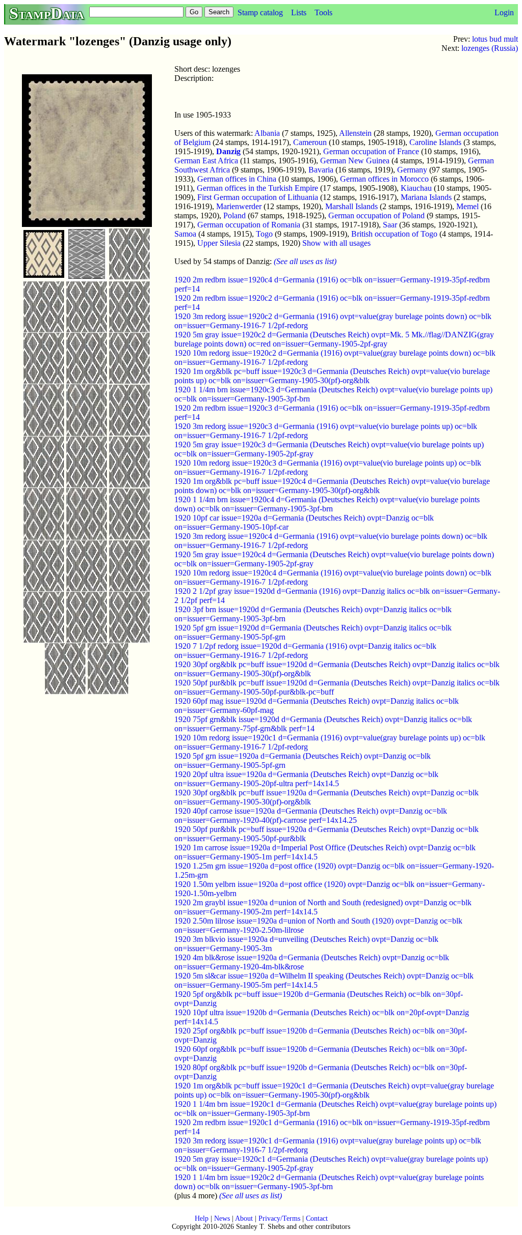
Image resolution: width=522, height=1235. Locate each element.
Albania (267, 133)
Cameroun (310, 142)
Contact (317, 1218)
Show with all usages (336, 243)
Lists (298, 12)
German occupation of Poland (376, 215)
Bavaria (320, 169)
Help (201, 1218)
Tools (323, 12)
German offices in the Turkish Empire (257, 188)
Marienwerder (239, 206)
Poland (234, 215)
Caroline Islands (435, 142)
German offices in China (236, 179)
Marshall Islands (351, 206)
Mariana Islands (426, 197)
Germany (412, 169)
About (244, 1218)
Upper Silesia (219, 243)
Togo (264, 233)
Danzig (228, 151)
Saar (390, 224)
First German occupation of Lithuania (257, 197)
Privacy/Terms (279, 1218)
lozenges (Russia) (489, 48)
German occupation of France (371, 151)
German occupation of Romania (248, 224)
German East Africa (206, 160)
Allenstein (355, 133)
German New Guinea (354, 160)
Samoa (185, 233)
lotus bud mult (495, 39)
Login (504, 12)
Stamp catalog (260, 12)
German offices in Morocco (384, 179)
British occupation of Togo (394, 233)
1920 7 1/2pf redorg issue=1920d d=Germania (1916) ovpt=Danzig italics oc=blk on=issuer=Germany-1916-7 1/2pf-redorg (305, 650)
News (222, 1218)
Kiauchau (416, 188)
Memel (467, 206)
